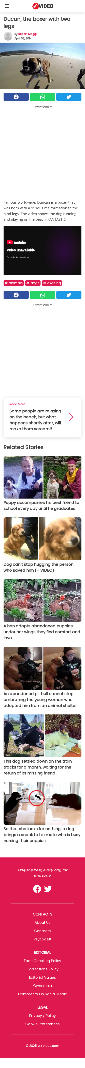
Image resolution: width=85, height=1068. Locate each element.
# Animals (14, 282)
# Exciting (52, 282)
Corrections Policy (42, 969)
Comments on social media (42, 994)
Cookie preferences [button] (42, 1023)
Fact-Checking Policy (42, 960)
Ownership (42, 985)
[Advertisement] (42, 151)
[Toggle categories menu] (7, 6)
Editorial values (42, 977)
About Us (43, 922)
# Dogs (33, 282)
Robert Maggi (27, 34)
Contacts (42, 930)
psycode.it (42, 939)
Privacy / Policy (42, 1015)
